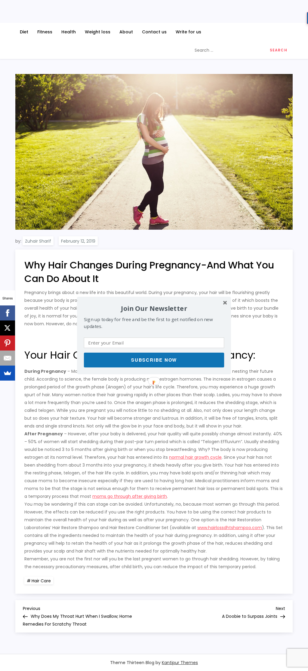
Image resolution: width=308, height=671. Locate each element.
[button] (154, 308)
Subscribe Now (154, 360)
